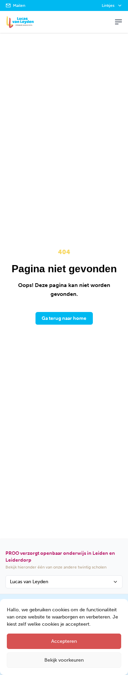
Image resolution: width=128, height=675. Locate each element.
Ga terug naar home (64, 318)
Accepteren (64, 641)
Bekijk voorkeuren (64, 660)
